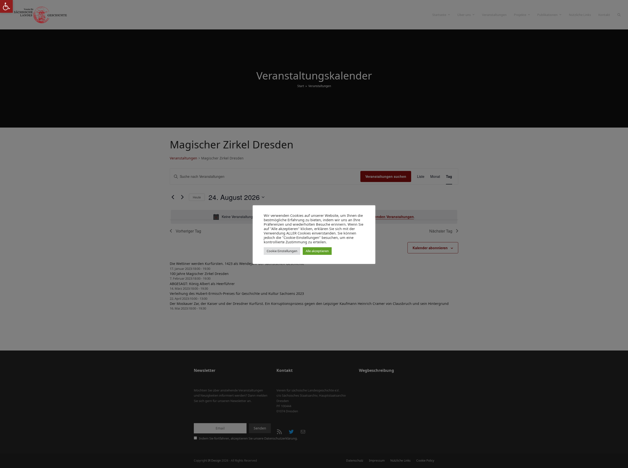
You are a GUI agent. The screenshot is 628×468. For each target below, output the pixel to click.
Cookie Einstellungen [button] (282, 251)
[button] (6, 6)
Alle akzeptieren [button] (317, 251)
